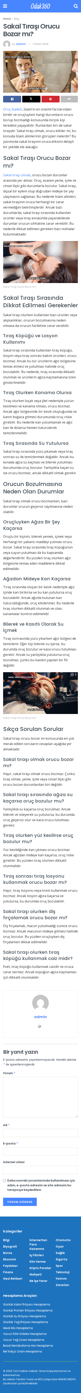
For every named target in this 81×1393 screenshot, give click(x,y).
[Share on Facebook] (12, 99)
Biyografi (10, 1246)
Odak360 (40, 6)
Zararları (62, 1285)
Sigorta (61, 1259)
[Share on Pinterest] (51, 99)
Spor (59, 1266)
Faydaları (10, 1266)
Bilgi (16, 18)
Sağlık (60, 1253)
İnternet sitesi (14, 1162)
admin (21, 44)
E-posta (10, 1143)
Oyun (60, 1246)
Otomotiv (63, 1240)
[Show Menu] (5, 6)
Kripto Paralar (40, 1268)
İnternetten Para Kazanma (38, 1244)
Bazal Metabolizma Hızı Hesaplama (28, 1346)
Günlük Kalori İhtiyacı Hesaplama (26, 1304)
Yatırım (61, 1279)
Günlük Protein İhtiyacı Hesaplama (28, 1310)
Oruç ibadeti (12, 109)
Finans (8, 1272)
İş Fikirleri (36, 1255)
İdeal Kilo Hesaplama (18, 1328)
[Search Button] (76, 6)
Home (7, 18)
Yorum (9, 1073)
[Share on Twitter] (31, 99)
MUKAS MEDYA (67, 1379)
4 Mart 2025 (41, 44)
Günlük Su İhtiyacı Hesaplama (24, 1316)
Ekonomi (9, 1259)
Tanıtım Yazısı (25, 1379)
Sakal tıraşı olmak (17, 175)
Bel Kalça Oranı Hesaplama (22, 1351)
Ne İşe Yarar (38, 1281)
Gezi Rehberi (12, 1279)
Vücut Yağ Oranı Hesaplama (23, 1340)
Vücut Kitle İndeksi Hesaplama (25, 1334)
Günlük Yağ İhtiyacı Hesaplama (25, 1322)
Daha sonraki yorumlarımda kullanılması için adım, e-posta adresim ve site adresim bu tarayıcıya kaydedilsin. (41, 1185)
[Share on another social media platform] (69, 99)
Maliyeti (35, 1274)
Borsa (7, 1253)
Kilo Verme (37, 1262)
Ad (6, 1125)
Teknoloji (63, 1272)
